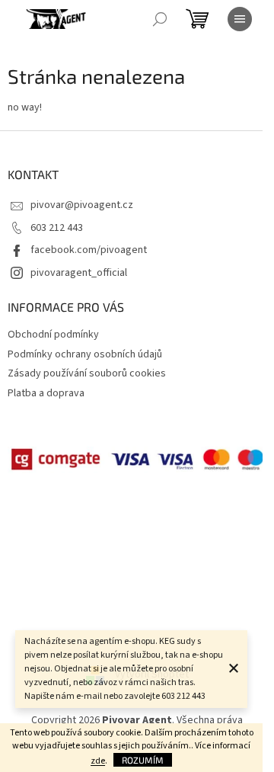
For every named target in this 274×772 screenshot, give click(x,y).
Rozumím (143, 759)
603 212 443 (56, 227)
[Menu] (240, 19)
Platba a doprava (46, 393)
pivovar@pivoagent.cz (81, 205)
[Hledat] (160, 19)
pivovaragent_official (78, 272)
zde (98, 760)
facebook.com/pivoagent (88, 250)
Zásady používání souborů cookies (87, 373)
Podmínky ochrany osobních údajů (85, 354)
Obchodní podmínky (53, 334)
